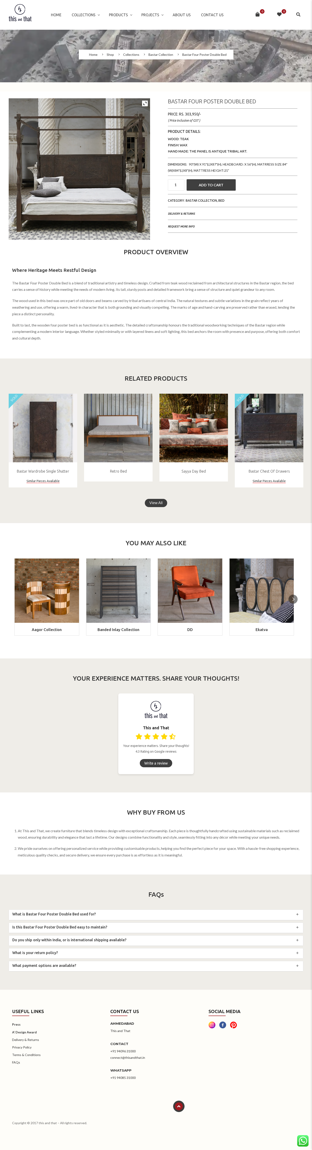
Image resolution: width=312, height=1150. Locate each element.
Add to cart (211, 185)
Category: (176, 200)
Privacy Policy (22, 1047)
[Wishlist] (279, 15)
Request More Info (181, 226)
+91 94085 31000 (123, 1078)
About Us (182, 15)
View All (156, 503)
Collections (83, 15)
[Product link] (43, 428)
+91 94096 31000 (123, 1051)
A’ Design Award (24, 1032)
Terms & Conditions (26, 1055)
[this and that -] (20, 15)
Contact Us (212, 15)
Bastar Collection (160, 54)
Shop (110, 54)
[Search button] (298, 14)
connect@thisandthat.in (127, 1057)
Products (118, 15)
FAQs (16, 1062)
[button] (293, 599)
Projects (150, 15)
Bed (221, 200)
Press (16, 1024)
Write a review (156, 763)
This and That (120, 1031)
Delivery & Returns (181, 213)
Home (56, 15)
